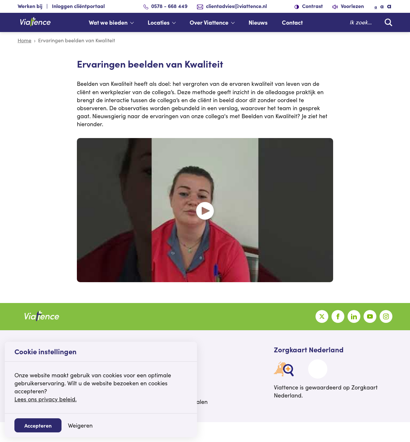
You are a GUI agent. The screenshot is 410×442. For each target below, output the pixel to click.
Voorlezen (352, 5)
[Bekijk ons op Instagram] (386, 316)
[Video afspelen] (205, 210)
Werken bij (30, 5)
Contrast (312, 5)
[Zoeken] (386, 22)
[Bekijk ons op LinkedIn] (354, 316)
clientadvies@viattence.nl (236, 5)
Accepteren (38, 425)
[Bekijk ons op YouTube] (370, 316)
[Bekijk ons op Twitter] (322, 316)
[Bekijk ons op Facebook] (338, 316)
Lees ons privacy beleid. (45, 399)
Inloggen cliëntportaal (78, 5)
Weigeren (80, 425)
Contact (292, 22)
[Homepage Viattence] (35, 22)
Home (24, 40)
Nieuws (258, 22)
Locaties (158, 22)
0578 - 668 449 (169, 5)
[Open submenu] (135, 22)
